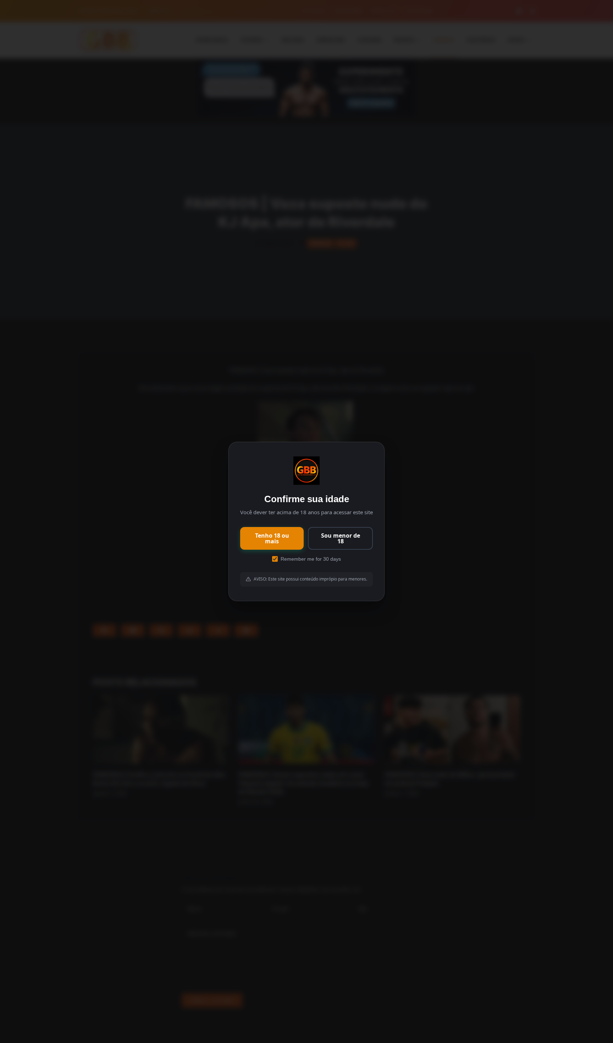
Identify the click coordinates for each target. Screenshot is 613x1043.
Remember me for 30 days (311, 559)
